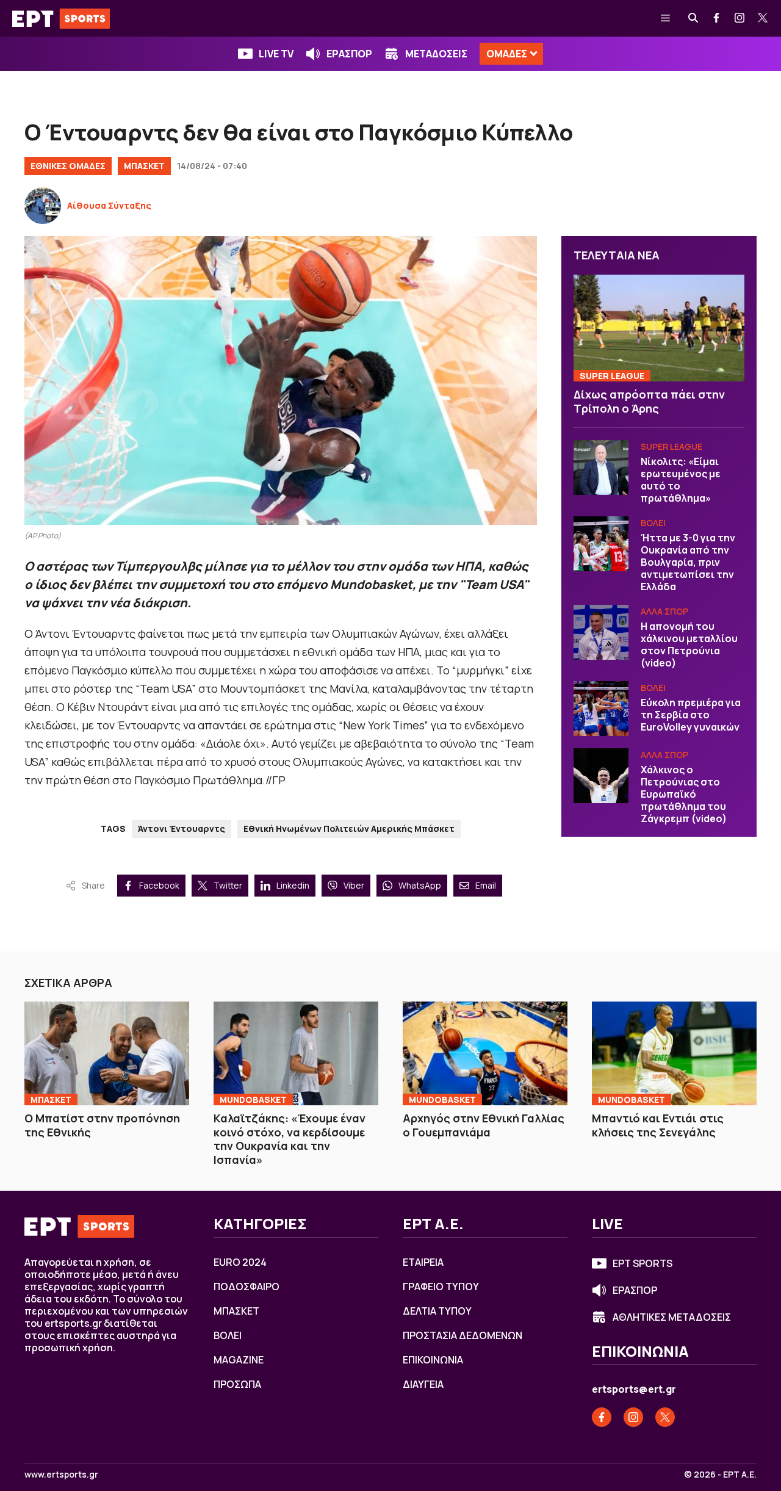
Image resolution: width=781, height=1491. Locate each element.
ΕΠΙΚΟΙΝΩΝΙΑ (433, 1359)
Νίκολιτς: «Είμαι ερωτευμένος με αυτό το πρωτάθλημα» (681, 480)
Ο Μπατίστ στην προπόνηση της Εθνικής (102, 1125)
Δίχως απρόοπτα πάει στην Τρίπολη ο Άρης (649, 401)
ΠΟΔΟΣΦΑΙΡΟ (246, 1286)
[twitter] (763, 18)
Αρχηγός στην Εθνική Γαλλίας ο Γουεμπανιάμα (483, 1125)
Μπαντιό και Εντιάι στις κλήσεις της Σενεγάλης (658, 1125)
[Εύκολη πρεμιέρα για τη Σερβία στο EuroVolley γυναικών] (601, 708)
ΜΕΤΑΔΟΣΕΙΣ (436, 53)
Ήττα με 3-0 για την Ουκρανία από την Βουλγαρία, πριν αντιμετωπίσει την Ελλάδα (688, 562)
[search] (693, 18)
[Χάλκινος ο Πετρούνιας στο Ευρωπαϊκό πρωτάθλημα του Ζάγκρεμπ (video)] (601, 775)
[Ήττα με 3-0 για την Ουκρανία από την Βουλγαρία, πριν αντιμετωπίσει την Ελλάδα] (601, 543)
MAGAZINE (239, 1359)
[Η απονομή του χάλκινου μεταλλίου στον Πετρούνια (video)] (601, 632)
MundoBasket (253, 1099)
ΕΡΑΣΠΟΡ (349, 53)
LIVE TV (276, 53)
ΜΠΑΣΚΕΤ (144, 165)
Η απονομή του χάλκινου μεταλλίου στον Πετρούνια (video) (689, 644)
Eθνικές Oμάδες (68, 165)
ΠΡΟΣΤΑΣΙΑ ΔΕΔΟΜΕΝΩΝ (462, 1335)
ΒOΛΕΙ (653, 523)
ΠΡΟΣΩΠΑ (237, 1384)
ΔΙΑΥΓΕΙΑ (423, 1384)
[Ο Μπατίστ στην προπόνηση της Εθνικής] (106, 1053)
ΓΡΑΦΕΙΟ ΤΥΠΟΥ (441, 1286)
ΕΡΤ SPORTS (642, 1263)
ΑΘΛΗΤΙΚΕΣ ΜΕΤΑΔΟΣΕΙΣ (672, 1317)
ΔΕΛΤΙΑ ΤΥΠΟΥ (437, 1311)
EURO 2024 (240, 1262)
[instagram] (740, 18)
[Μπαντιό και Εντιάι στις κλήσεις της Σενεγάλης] (674, 1053)
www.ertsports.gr (61, 1474)
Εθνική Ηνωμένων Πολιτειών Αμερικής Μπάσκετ (349, 828)
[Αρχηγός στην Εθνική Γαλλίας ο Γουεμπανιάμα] (485, 1053)
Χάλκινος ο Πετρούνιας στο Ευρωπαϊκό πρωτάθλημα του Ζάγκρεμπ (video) (684, 794)
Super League (612, 375)
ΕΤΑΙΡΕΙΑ (423, 1262)
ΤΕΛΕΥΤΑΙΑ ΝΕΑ (617, 255)
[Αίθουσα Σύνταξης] (42, 205)
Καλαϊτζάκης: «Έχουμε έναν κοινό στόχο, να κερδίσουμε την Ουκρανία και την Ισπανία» (289, 1139)
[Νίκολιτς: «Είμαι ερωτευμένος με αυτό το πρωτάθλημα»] (601, 467)
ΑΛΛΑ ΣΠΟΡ (664, 611)
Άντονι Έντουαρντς (181, 828)
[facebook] (716, 18)
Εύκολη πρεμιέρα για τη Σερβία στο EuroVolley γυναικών (691, 715)
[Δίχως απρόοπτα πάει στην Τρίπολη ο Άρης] (659, 328)
